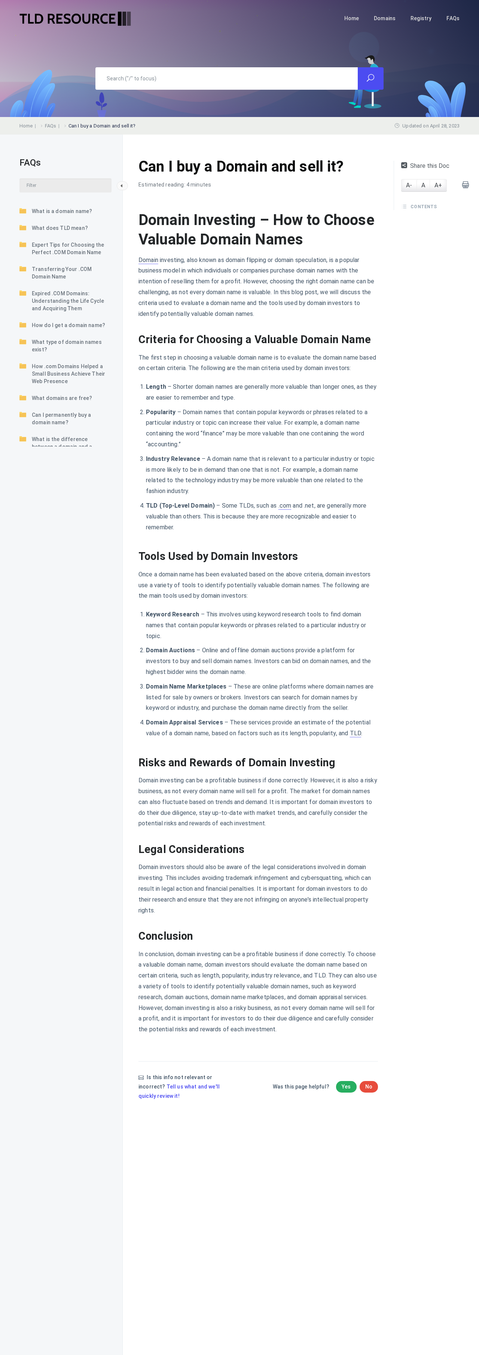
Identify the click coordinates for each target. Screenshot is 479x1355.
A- (409, 185)
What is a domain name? (62, 211)
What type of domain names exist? (67, 345)
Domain (148, 260)
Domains (385, 18)
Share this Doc (429, 165)
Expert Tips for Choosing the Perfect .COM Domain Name (68, 248)
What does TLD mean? (60, 228)
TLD (355, 733)
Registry (421, 18)
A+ (438, 185)
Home (351, 18)
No (368, 1087)
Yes (346, 1087)
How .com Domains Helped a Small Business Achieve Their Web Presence (68, 373)
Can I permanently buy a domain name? (61, 418)
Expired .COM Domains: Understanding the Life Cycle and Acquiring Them (68, 300)
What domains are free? (62, 398)
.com (285, 505)
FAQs (453, 18)
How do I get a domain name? (68, 325)
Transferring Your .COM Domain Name (62, 273)
